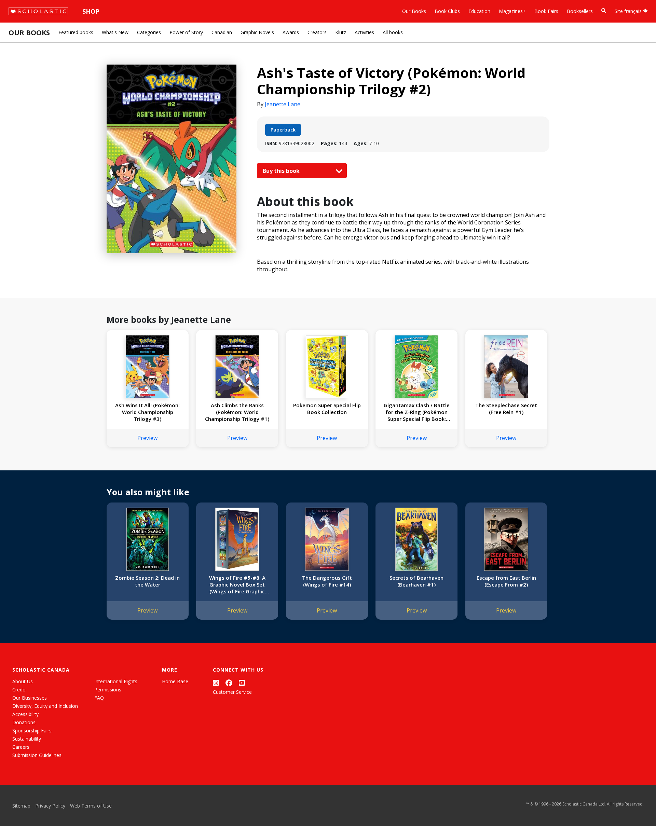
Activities (364, 32)
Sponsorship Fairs (32, 730)
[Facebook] (229, 682)
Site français (629, 11)
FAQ (99, 697)
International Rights (115, 681)
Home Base (175, 681)
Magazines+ (512, 11)
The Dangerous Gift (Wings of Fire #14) (327, 581)
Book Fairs (546, 11)
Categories (149, 32)
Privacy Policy (50, 805)
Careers (20, 747)
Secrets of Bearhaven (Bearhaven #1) (416, 581)
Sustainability (26, 738)
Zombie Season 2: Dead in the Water (147, 581)
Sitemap (21, 805)
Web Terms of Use (91, 805)
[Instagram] (216, 682)
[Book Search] (603, 10)
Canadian (221, 32)
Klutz (340, 32)
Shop (90, 11)
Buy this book (282, 171)
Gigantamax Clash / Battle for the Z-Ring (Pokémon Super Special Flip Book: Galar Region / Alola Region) (417, 412)
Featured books (75, 32)
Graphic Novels (257, 32)
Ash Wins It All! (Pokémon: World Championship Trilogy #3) (147, 412)
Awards (291, 32)
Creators (317, 32)
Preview (147, 438)
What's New (115, 32)
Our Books (414, 11)
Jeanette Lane (282, 104)
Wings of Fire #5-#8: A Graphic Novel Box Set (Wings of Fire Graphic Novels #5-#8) (237, 584)
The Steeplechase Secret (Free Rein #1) (506, 408)
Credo (19, 689)
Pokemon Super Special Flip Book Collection (327, 408)
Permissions (107, 689)
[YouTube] (242, 682)
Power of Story (186, 32)
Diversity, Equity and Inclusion (45, 706)
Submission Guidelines (37, 755)
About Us (22, 681)
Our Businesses (29, 697)
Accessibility (25, 714)
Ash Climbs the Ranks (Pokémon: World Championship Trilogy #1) (237, 412)
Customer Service (232, 692)
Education (479, 11)
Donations (24, 722)
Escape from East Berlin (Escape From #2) (506, 581)
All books (393, 32)
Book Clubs (447, 11)
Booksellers (580, 11)
